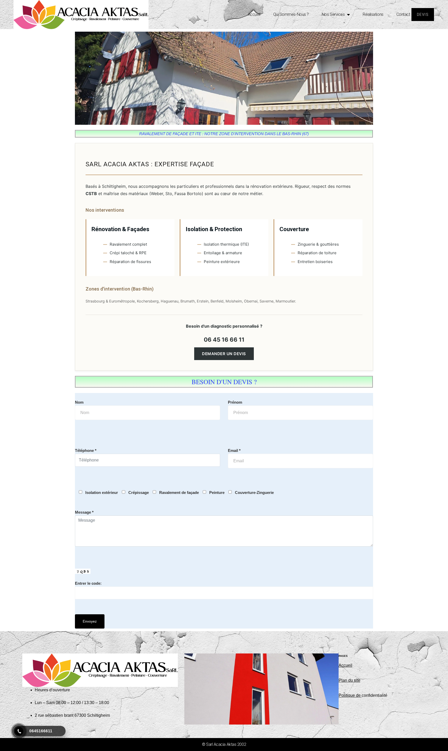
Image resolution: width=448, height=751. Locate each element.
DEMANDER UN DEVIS (224, 353)
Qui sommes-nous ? (291, 14)
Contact (403, 14)
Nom (79, 402)
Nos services (333, 14)
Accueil (254, 14)
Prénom (235, 402)
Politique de (350, 695)
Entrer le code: (88, 583)
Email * (234, 450)
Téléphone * (85, 450)
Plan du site (349, 680)
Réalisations (373, 14)
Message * (84, 512)
